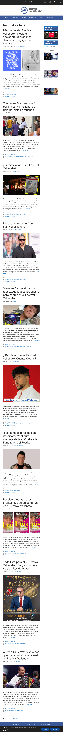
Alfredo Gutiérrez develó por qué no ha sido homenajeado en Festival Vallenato (21, 655)
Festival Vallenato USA (20, 643)
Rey (15, 94)
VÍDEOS (24, 18)
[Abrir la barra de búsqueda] (58, 18)
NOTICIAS (6, 18)
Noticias (13, 92)
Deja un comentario (10, 96)
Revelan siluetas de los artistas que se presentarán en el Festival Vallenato (20, 503)
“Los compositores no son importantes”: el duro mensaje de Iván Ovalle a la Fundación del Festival (20, 437)
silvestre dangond (31, 346)
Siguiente (14, 718)
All (47, 46)
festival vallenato (9, 94)
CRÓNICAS (16, 18)
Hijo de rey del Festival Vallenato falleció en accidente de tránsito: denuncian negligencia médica (17, 37)
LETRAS (41, 18)
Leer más (6, 89)
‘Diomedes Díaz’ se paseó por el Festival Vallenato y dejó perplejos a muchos (19, 106)
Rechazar (54, 729)
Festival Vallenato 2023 (28, 156)
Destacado (7, 92)
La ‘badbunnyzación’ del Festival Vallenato (18, 225)
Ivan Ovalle (17, 490)
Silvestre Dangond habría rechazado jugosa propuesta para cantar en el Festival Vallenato (21, 293)
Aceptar (45, 729)
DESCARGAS (32, 18)
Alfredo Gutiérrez (9, 710)
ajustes (4, 730)
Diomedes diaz (9, 156)
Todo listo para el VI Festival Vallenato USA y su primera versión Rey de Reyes (20, 565)
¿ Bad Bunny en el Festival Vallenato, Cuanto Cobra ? (19, 357)
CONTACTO (49, 18)
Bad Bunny (7, 424)
